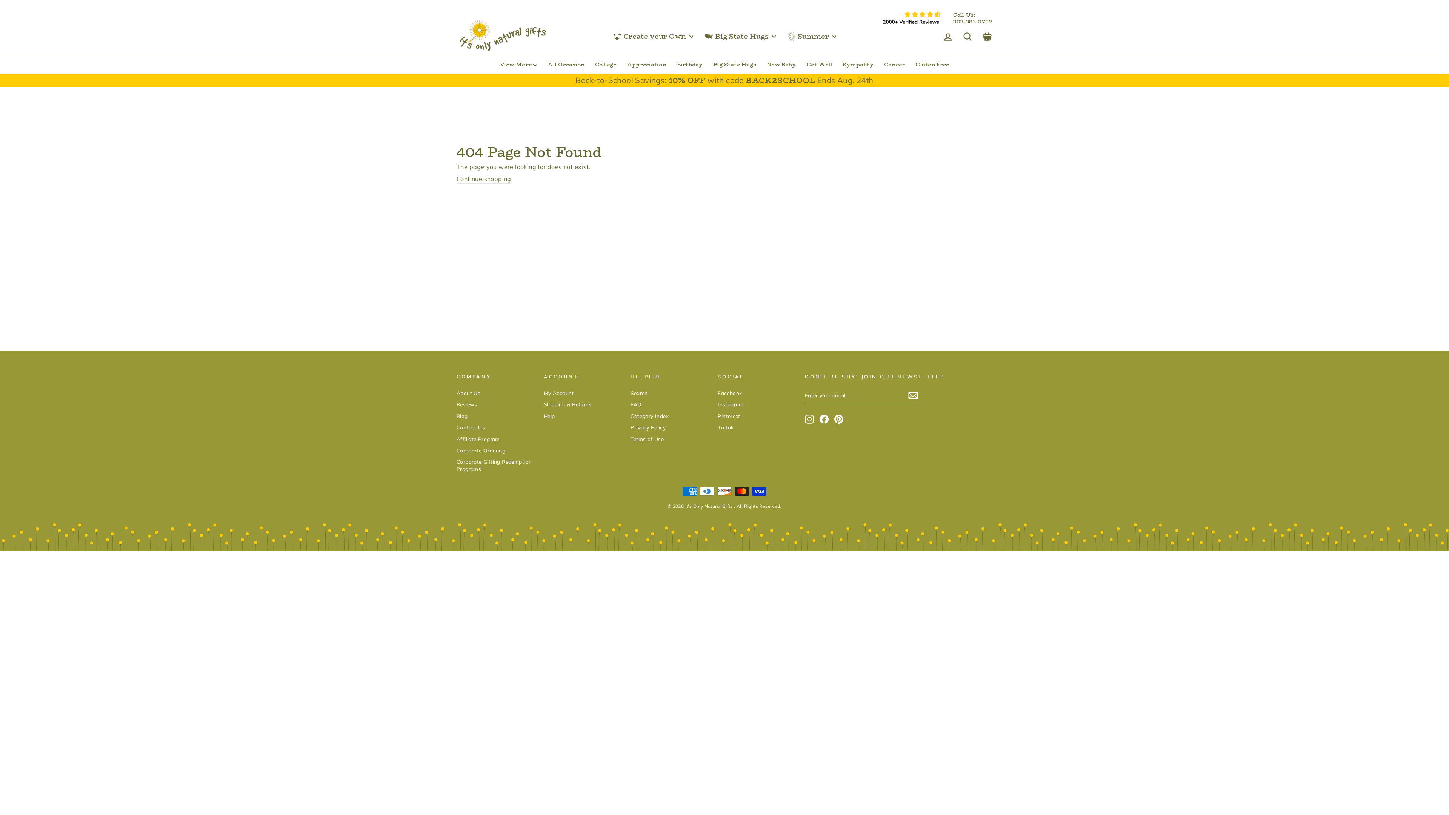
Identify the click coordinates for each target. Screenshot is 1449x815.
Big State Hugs (742, 36)
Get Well (819, 64)
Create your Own (654, 36)
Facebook (730, 393)
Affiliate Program (478, 439)
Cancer (894, 64)
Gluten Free (932, 64)
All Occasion (566, 64)
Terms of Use (647, 439)
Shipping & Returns (568, 404)
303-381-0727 (972, 22)
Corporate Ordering (481, 450)
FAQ (636, 404)
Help (549, 416)
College (605, 64)
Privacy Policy (648, 427)
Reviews (467, 404)
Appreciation (646, 64)
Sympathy (858, 64)
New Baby (781, 64)
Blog (462, 416)
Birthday (690, 64)
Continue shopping (484, 179)
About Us (468, 393)
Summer (813, 36)
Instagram (731, 404)
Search (639, 393)
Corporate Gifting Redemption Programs (494, 465)
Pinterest (729, 416)
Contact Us (471, 427)
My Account (559, 393)
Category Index (650, 416)
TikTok (726, 427)
